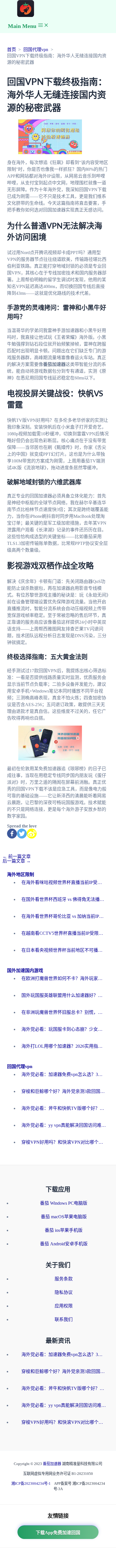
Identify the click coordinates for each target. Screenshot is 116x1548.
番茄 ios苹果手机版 (63, 1230)
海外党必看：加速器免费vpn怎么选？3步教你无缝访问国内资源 (63, 1074)
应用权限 (64, 1306)
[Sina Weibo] (32, 834)
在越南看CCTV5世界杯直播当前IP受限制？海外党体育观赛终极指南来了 (63, 933)
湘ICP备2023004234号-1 (31, 1483)
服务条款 (64, 1278)
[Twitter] (22, 834)
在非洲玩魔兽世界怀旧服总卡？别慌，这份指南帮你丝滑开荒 (63, 1012)
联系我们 (64, 1319)
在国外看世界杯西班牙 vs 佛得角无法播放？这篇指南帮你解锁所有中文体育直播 (63, 899)
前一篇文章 (17, 856)
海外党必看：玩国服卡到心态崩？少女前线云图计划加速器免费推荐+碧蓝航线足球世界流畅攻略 (63, 1029)
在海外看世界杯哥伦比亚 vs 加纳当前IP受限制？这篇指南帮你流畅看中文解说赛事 (63, 916)
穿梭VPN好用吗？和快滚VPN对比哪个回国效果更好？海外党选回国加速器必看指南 (63, 1142)
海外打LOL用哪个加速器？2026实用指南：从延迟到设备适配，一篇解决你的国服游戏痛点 (63, 1046)
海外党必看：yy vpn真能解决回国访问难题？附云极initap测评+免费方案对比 (63, 1125)
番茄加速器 (52, 1464)
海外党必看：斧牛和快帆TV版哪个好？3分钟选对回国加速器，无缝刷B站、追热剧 (63, 1108)
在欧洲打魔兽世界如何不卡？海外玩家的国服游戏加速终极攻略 (63, 978)
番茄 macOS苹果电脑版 (64, 1216)
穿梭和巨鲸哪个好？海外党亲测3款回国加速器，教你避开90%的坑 (63, 1091)
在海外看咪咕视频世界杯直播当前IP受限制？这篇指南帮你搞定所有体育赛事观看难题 (63, 882)
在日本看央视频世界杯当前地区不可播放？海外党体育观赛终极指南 (63, 950)
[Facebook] (12, 834)
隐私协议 (64, 1292)
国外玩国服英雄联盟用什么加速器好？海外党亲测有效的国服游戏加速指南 (63, 995)
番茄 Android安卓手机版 (64, 1243)
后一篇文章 (17, 861)
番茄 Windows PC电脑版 (63, 1203)
